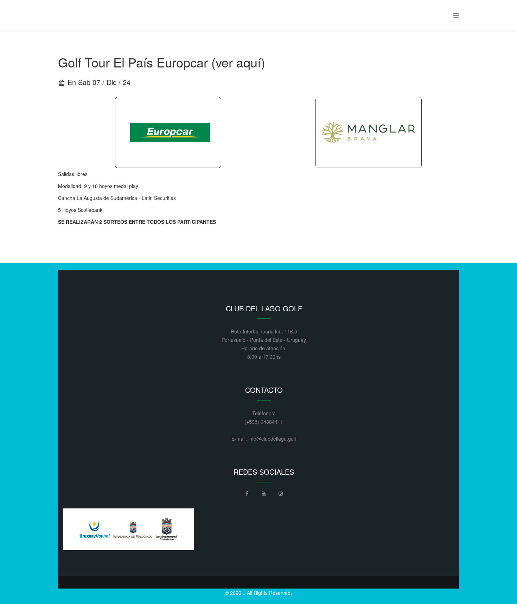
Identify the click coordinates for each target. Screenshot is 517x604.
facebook (247, 495)
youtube (264, 495)
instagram (280, 495)
